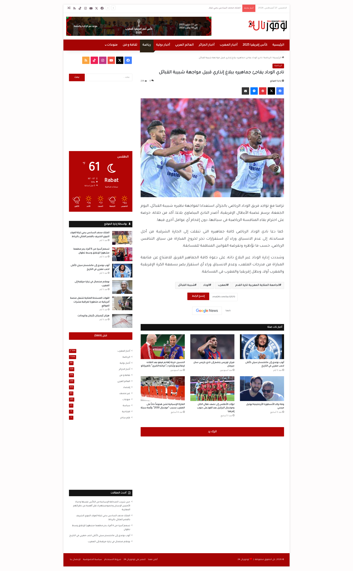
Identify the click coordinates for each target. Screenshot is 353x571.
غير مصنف (124, 393)
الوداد (206, 285)
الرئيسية (278, 45)
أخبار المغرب (229, 45)
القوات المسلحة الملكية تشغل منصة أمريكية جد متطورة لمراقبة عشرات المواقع (89, 302)
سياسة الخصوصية (92, 560)
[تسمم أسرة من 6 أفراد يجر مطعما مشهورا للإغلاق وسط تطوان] (122, 254)
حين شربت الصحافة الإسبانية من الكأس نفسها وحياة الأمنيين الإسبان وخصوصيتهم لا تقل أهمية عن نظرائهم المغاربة (101, 506)
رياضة (146, 45)
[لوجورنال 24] (267, 25)
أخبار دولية (163, 45)
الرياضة (267, 58)
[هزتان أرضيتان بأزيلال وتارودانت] (122, 321)
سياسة (126, 405)
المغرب (222, 285)
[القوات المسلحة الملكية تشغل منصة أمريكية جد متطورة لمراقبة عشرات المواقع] (122, 303)
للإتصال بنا (75, 560)
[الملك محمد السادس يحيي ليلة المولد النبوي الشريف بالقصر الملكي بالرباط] (122, 238)
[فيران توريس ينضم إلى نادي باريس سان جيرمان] (212, 346)
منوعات (112, 45)
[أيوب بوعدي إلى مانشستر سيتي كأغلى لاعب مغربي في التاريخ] (262, 346)
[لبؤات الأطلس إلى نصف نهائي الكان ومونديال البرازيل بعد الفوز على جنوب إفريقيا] (212, 388)
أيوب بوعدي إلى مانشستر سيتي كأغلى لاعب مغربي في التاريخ (99, 535)
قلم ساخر (125, 418)
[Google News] (207, 311)
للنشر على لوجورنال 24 (135, 560)
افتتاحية (126, 412)
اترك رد (212, 431)
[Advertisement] (100, 116)
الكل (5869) (100, 336)
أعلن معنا (153, 560)
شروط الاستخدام (112, 560)
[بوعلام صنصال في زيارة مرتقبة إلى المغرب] (122, 287)
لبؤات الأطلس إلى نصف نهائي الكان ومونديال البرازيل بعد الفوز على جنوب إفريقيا (215, 408)
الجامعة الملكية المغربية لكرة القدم (257, 285)
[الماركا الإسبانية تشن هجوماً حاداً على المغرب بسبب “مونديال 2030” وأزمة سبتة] (163, 388)
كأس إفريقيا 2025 (255, 45)
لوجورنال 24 (243, 560)
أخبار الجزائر (207, 45)
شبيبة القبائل (186, 285)
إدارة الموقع (275, 81)
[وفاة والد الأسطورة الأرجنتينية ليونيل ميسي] (262, 388)
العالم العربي (184, 45)
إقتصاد (126, 387)
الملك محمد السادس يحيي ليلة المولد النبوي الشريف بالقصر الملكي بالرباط (203, 8)
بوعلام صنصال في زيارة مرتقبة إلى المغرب (109, 541)
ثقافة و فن (130, 45)
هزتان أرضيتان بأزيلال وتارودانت (93, 316)
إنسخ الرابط (198, 296)
